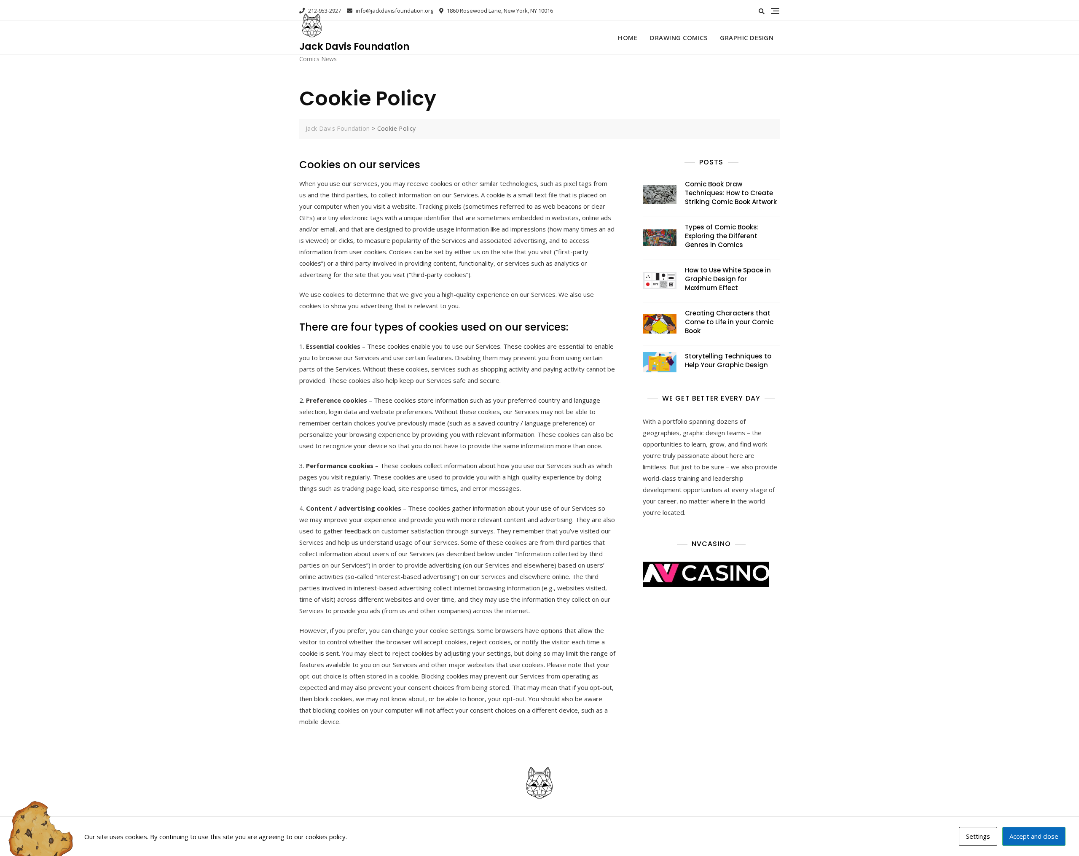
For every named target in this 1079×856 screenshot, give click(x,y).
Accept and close (1033, 836)
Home (627, 37)
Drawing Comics (678, 37)
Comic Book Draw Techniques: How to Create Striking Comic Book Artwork (731, 193)
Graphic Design (746, 37)
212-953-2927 (324, 10)
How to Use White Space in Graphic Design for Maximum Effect (728, 279)
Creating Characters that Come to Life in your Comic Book (729, 322)
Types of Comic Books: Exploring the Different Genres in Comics (722, 236)
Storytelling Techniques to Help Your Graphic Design (728, 360)
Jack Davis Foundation (354, 46)
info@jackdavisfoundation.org (393, 10)
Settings (978, 836)
